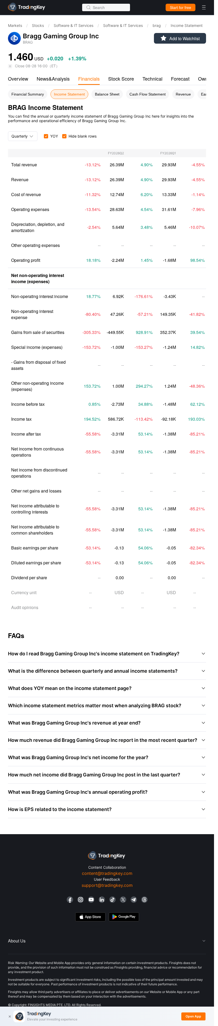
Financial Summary (27, 94)
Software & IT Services (73, 25)
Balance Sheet (107, 94)
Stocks (38, 25)
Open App (193, 1016)
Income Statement (69, 94)
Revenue (183, 94)
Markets (15, 25)
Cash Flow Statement (147, 94)
